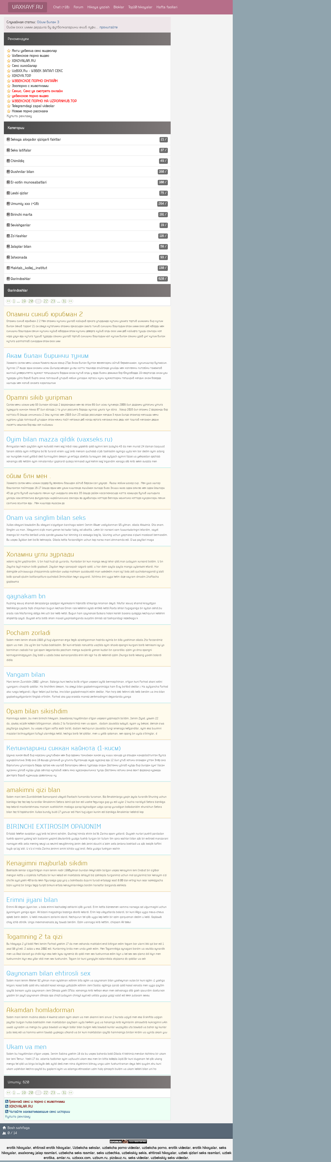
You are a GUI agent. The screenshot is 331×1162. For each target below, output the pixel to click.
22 (46, 301)
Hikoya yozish (98, 7)
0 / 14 (12, 1133)
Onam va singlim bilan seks (46, 517)
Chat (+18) (61, 7)
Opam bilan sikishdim (36, 711)
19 (24, 301)
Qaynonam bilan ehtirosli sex (48, 973)
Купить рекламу (19, 116)
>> (70, 301)
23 (53, 301)
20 (31, 301)
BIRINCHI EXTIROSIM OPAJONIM (53, 826)
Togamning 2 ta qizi (34, 936)
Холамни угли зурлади (40, 554)
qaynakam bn (26, 596)
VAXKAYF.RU (27, 7)
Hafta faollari (166, 7)
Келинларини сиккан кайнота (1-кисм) (63, 748)
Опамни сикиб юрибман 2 (44, 314)
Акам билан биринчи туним (47, 355)
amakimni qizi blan (33, 790)
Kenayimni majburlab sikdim (46, 863)
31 (64, 301)
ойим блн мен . (28, 476)
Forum (78, 7)
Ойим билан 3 (48, 22)
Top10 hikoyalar (140, 7)
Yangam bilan (25, 674)
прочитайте (109, 27)
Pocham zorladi (28, 632)
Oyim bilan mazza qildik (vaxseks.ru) (59, 439)
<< (8, 301)
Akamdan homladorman (40, 1010)
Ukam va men (26, 1047)
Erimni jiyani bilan (32, 899)
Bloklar (119, 7)
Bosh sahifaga (18, 1128)
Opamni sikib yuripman (39, 397)
